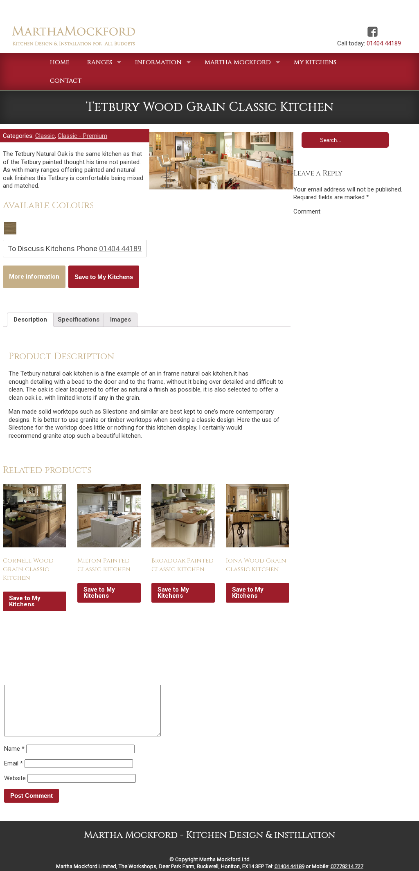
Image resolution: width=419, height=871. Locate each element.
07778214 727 (347, 866)
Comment (306, 211)
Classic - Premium (82, 136)
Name (14, 748)
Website (15, 778)
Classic (45, 136)
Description (30, 319)
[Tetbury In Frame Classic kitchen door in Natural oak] (221, 160)
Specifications (78, 319)
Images (120, 319)
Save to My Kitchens (103, 276)
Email (13, 763)
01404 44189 (384, 43)
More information (34, 276)
